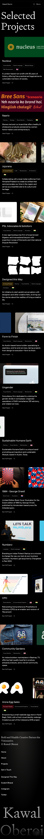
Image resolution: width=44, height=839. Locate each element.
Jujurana (7, 166)
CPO (4, 598)
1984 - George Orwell (13, 491)
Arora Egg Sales (11, 702)
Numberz (7, 544)
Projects (4, 764)
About (3, 758)
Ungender (7, 387)
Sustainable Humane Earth (17, 440)
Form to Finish (10, 336)
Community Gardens (13, 648)
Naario (6, 115)
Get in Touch (6, 770)
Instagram (5, 789)
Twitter (4, 795)
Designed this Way (12, 279)
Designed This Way (9, 777)
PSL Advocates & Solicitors (17, 226)
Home (3, 752)
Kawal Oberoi (7, 4)
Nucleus (6, 60)
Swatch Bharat (7, 783)
